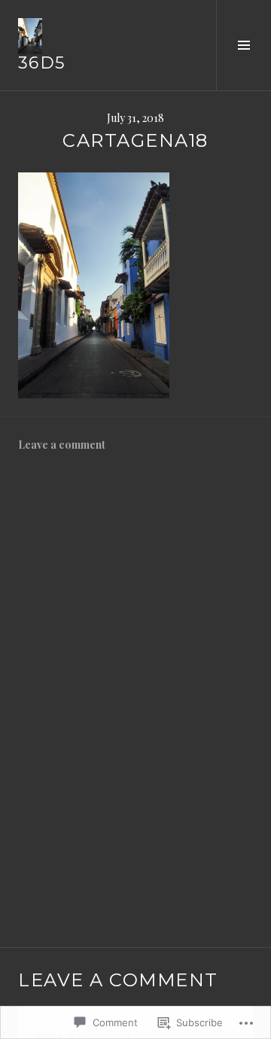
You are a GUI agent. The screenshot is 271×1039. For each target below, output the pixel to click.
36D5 (41, 63)
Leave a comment (61, 444)
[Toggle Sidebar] (243, 45)
